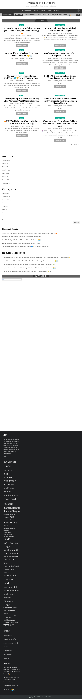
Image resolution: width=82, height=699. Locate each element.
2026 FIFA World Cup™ (10, 479)
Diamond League (26, 11)
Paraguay (11, 556)
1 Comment (29, 35)
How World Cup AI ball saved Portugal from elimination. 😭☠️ (21, 54)
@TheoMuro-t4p (9, 264)
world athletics (10, 608)
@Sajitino (7, 271)
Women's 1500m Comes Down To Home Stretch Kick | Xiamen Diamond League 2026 (60, 123)
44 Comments (29, 58)
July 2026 (5, 163)
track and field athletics (11, 592)
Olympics (57, 11)
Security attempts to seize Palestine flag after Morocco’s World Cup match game (21, 99)
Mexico (6, 556)
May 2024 (5, 176)
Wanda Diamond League (9, 601)
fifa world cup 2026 (10, 524)
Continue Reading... (22, 45)
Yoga (49, 11)
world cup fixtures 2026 (11, 622)
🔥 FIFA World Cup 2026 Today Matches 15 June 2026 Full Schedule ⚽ (22, 122)
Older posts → (74, 144)
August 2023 (6, 183)
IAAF (7, 539)
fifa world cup (9, 520)
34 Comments (29, 81)
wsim (12, 35)
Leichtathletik (11, 553)
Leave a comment (68, 33)
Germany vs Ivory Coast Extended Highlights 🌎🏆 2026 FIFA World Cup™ (22, 77)
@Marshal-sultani (9, 268)
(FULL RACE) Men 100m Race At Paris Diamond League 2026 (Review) (60, 77)
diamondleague (12, 508)
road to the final (9, 561)
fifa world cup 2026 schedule (9, 529)
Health (43, 11)
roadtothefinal (11, 566)
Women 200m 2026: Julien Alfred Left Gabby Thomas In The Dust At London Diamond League (60, 101)
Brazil (16, 495)
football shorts (8, 534)
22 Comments (29, 103)
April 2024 (5, 180)
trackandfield (11, 587)
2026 (6, 474)
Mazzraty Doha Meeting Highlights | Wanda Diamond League (60, 29)
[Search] (79, 10)
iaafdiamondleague (14, 550)
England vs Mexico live (9, 514)
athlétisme (9, 488)
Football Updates (9, 536)
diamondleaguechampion (17, 511)
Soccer (22, 25)
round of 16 (7, 569)
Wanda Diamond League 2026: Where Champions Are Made (60, 54)
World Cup (7, 618)
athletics (9, 484)
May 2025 (5, 167)
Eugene (6, 517)
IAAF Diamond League (11, 545)
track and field (9, 581)
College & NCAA (7, 196)
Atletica (8, 491)
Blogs (36, 11)
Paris (17, 557)
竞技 (11, 625)
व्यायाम (6, 625)
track (6, 572)
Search (4, 220)
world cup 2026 (9, 620)
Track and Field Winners (41, 2)
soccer (12, 569)
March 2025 (6, 170)
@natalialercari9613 (10, 261)
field (12, 517)
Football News (7, 532)
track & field (10, 575)
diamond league (10, 502)
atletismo (8, 495)
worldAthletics (9, 610)
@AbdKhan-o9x (8, 257)
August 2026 (6, 160)
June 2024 (5, 173)
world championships (10, 614)
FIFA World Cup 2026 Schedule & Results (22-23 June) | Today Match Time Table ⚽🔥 (22, 30)
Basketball (5, 193)
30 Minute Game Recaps (10, 466)
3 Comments (29, 126)
